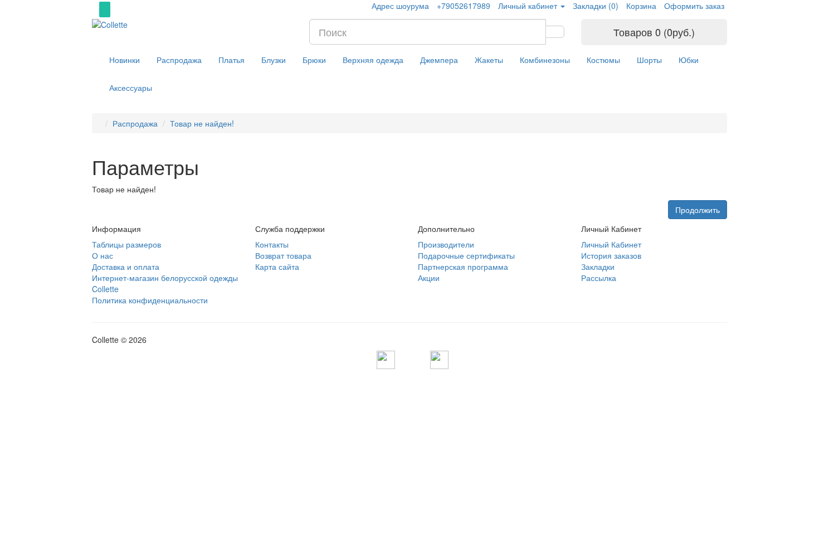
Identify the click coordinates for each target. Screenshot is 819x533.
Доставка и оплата (125, 266)
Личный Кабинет (611, 244)
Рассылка (598, 277)
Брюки (314, 59)
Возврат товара (283, 255)
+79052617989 (463, 5)
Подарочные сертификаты (466, 255)
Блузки (273, 59)
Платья (231, 59)
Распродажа (179, 59)
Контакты (272, 244)
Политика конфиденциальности (150, 300)
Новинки (124, 59)
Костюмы (603, 59)
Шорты (649, 59)
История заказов (611, 255)
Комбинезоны (545, 59)
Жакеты (489, 59)
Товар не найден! (202, 123)
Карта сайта (277, 266)
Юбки (689, 59)
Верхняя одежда (373, 59)
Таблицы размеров (126, 244)
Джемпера (439, 59)
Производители (446, 244)
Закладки (598, 266)
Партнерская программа (463, 266)
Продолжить (697, 209)
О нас (102, 255)
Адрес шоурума (400, 5)
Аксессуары (130, 87)
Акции (429, 277)
